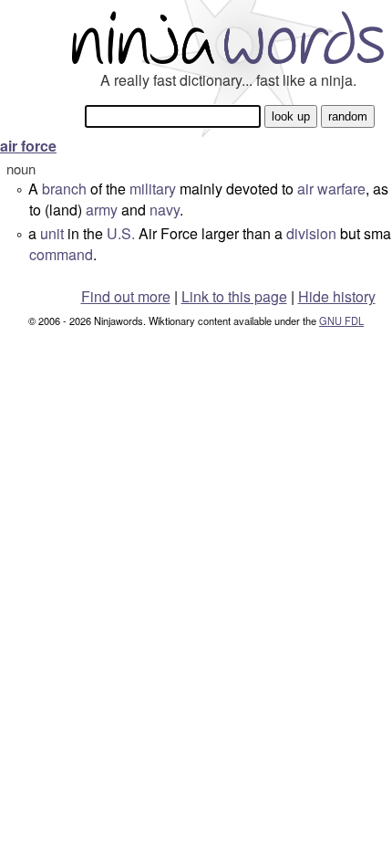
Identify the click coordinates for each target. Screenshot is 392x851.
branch (64, 188)
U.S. (121, 233)
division (311, 233)
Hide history (337, 296)
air (305, 188)
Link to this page (234, 296)
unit (52, 233)
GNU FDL (341, 320)
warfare (341, 188)
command (61, 254)
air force (28, 145)
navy (165, 209)
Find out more (125, 296)
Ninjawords (228, 37)
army (102, 209)
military (152, 188)
